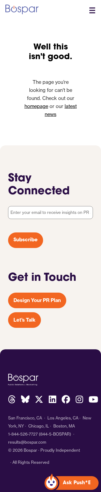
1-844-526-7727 (23, 434)
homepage (36, 106)
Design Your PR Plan (37, 300)
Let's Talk (24, 320)
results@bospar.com (27, 442)
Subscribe (25, 240)
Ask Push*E (77, 483)
